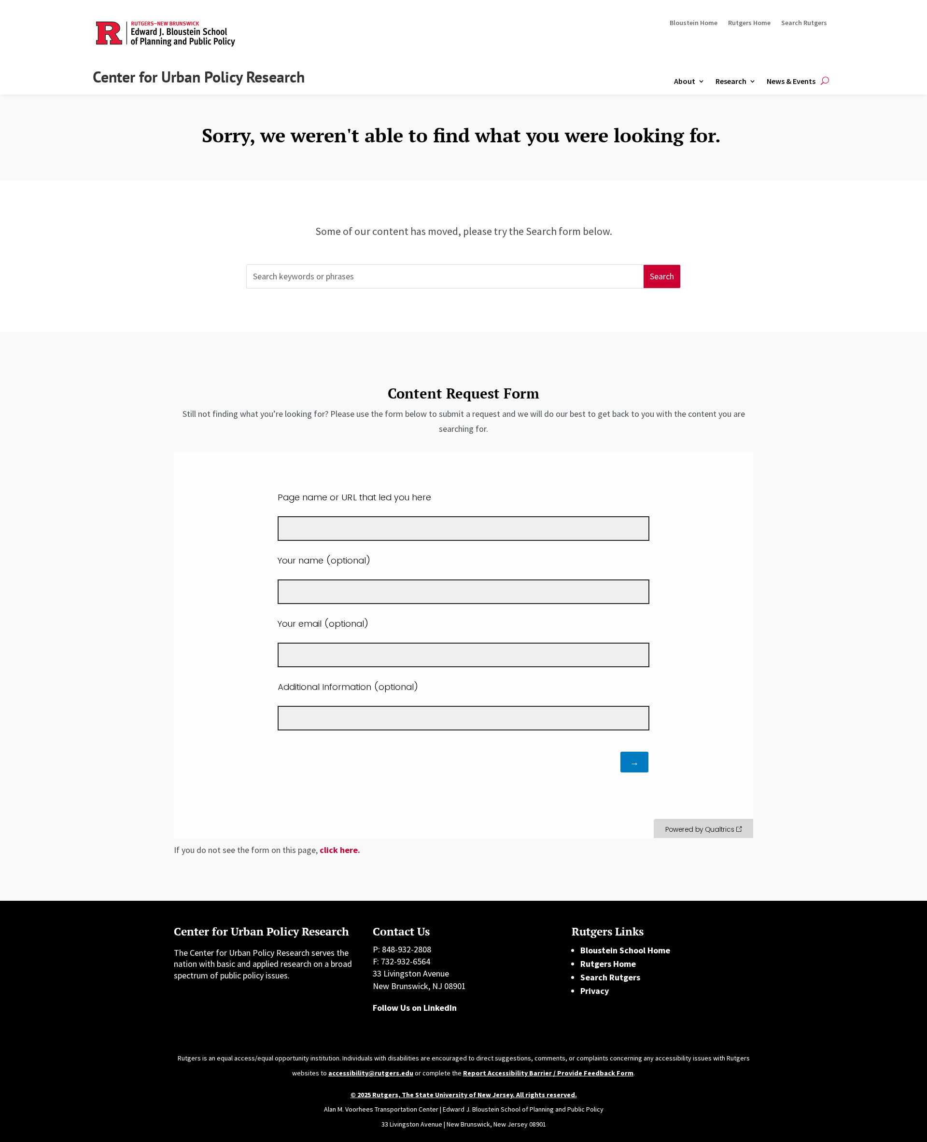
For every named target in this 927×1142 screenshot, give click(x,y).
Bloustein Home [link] (693, 23)
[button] (662, 277)
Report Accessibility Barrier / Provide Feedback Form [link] (548, 1073)
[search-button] (825, 81)
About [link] (684, 81)
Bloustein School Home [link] (625, 950)
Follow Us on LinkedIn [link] (415, 1007)
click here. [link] (340, 849)
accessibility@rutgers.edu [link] (370, 1073)
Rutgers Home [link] (749, 23)
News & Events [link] (791, 81)
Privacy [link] (594, 990)
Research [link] (731, 81)
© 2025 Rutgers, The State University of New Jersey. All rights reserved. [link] (464, 1094)
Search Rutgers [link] (804, 23)
